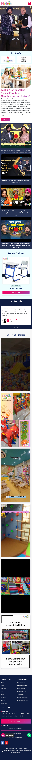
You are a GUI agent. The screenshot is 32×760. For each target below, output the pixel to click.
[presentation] (5, 28)
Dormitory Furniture (21, 691)
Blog (2, 691)
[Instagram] (15, 365)
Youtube (6, 742)
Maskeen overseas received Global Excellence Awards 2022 (16, 181)
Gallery (2, 694)
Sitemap (3, 700)
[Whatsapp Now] (29, 735)
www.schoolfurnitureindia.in (16, 737)
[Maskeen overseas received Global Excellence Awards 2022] (16, 166)
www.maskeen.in (16, 733)
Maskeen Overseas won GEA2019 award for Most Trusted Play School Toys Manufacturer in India (16, 151)
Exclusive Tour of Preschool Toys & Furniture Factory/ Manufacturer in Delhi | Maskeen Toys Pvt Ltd (16, 213)
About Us (3, 685)
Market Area (4, 703)
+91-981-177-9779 (17, 721)
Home (2, 682)
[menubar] (29, 3)
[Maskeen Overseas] (6, 3)
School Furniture (21, 682)
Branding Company (16, 752)
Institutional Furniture (22, 685)
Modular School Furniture (23, 697)
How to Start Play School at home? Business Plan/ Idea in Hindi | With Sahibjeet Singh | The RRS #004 (16, 245)
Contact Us (3, 697)
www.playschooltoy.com (16, 729)
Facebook (2, 742)
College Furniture (21, 694)
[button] (14, 327)
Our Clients (3, 688)
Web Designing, (19, 750)
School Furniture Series (22, 700)
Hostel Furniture (21, 688)
